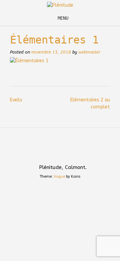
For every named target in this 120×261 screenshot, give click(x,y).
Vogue (59, 176)
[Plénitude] (60, 5)
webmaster (89, 52)
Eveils (16, 100)
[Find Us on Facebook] (66, 152)
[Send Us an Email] (53, 152)
